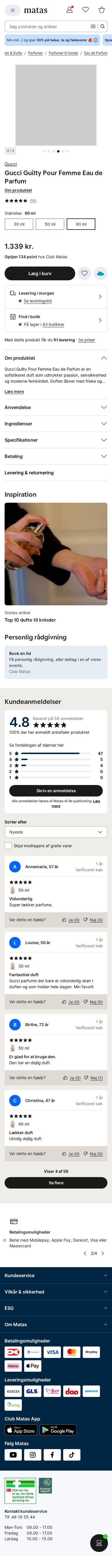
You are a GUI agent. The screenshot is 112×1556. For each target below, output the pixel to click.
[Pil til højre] (102, 1253)
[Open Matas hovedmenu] (13, 10)
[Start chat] (99, 1543)
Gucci (11, 164)
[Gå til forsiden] (35, 10)
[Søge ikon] (102, 26)
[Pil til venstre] (85, 1253)
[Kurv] (101, 10)
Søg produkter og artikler (33, 26)
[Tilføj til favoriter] (84, 273)
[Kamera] (93, 26)
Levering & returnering (29, 472)
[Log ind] (69, 10)
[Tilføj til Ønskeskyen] (100, 273)
